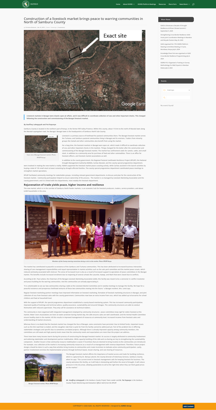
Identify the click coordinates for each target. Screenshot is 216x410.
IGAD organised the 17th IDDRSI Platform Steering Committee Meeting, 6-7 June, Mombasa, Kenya (174, 46)
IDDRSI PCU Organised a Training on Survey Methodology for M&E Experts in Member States (175, 65)
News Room (183, 4)
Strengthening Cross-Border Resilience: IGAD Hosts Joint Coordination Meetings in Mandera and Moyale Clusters (176, 37)
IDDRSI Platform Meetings (147, 4)
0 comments (61, 27)
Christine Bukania (30, 27)
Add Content (189, 406)
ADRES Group (126, 406)
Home (118, 4)
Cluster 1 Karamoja (51, 27)
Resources (162, 4)
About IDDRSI (128, 4)
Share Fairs (173, 4)
